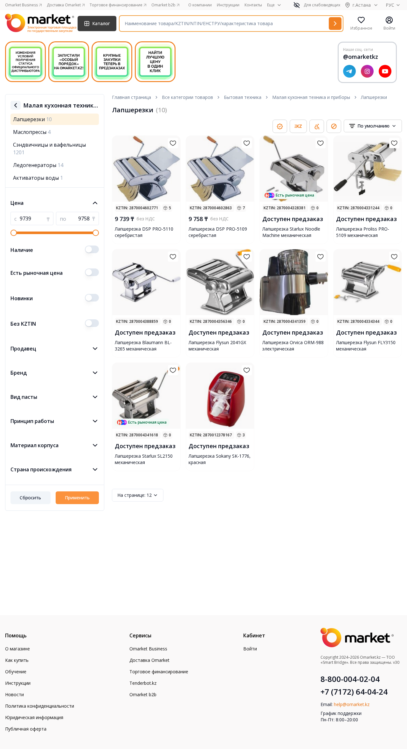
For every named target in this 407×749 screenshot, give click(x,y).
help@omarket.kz (351, 704)
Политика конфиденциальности (39, 706)
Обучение (15, 672)
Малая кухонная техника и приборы (311, 97)
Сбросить (30, 498)
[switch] (92, 249)
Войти (250, 649)
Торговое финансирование (158, 672)
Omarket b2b (142, 694)
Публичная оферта (25, 729)
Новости (14, 694)
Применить (77, 498)
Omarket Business (148, 649)
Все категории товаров (187, 97)
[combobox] (373, 126)
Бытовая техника (242, 97)
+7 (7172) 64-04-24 (354, 692)
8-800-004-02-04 (350, 679)
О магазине (17, 649)
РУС (390, 5)
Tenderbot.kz (142, 683)
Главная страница (131, 97)
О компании (200, 5)
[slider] (13, 233)
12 (134, 495)
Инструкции (228, 5)
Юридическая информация (34, 717)
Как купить (17, 660)
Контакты (253, 5)
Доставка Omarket (149, 660)
